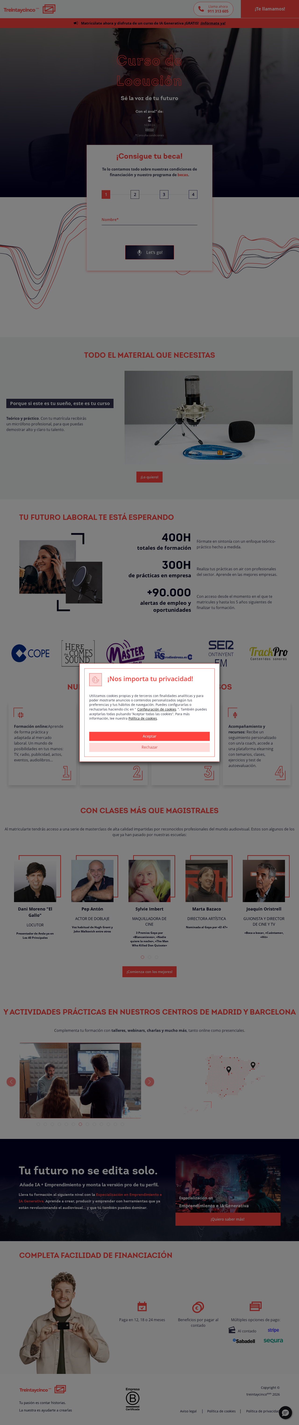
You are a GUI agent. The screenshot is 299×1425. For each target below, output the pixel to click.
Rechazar (150, 747)
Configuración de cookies (156, 709)
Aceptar (150, 736)
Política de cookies (142, 718)
